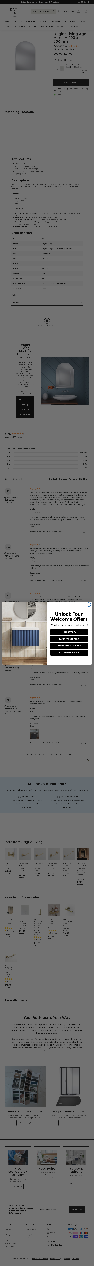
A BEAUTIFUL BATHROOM (69, 645)
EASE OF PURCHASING (69, 639)
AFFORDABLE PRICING (69, 652)
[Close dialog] (89, 605)
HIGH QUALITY (69, 632)
